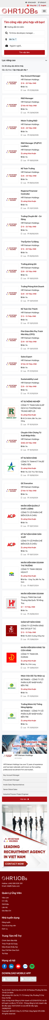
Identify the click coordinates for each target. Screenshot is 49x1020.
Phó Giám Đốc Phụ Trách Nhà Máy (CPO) (32, 332)
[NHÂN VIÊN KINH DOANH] (11, 604)
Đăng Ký (43, 2)
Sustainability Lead (29, 379)
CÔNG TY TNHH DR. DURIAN (29, 655)
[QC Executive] (11, 490)
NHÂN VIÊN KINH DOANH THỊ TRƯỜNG (32, 564)
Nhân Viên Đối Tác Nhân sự (33, 676)
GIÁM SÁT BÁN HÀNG (31, 622)
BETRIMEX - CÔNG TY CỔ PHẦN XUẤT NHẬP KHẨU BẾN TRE (32, 682)
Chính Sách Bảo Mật (9, 940)
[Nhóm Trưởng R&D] (11, 128)
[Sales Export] (11, 364)
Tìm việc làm (24, 52)
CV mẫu (5, 901)
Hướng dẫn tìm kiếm (15, 27)
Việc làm (23, 799)
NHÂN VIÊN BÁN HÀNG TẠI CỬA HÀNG (33, 649)
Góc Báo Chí (6, 911)
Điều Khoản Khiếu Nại (10, 947)
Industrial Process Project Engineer (15, 794)
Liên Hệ (4, 907)
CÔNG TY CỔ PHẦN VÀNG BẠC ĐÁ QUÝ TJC (32, 627)
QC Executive (27, 483)
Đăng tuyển (6, 922)
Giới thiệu (5, 904)
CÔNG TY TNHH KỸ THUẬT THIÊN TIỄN (32, 463)
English (43, 5)
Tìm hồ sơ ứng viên (9, 926)
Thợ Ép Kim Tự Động (30, 242)
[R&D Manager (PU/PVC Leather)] (11, 152)
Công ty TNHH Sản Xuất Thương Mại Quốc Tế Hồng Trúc (32, 600)
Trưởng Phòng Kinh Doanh (32, 286)
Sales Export (26, 357)
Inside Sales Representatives (13, 785)
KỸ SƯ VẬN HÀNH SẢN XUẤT (31, 535)
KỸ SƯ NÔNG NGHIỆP (30, 401)
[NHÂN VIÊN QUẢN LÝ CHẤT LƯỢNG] (11, 516)
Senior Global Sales (10, 789)
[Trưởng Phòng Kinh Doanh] (11, 294)
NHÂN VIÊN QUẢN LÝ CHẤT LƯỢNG (30, 507)
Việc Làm (5, 898)
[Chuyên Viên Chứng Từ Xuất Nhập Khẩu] (11, 441)
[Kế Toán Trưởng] (11, 176)
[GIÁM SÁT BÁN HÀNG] (11, 631)
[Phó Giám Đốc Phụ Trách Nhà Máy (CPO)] (11, 340)
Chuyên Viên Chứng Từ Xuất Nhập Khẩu (31, 434)
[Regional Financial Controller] (11, 199)
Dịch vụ (5, 929)
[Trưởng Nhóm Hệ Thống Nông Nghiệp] (11, 716)
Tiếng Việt (33, 5)
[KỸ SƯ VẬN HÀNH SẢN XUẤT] (11, 544)
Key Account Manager (30, 76)
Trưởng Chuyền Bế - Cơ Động (31, 217)
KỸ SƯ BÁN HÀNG (29, 458)
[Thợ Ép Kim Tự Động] (11, 249)
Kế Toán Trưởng (28, 168)
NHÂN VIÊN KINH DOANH (32, 593)
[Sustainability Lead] (11, 386)
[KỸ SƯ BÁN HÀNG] (11, 467)
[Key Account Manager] (11, 83)
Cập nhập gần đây (20, 70)
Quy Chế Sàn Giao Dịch (10, 950)
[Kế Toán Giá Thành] (11, 316)
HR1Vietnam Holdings (30, 79)
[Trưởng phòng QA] (11, 271)
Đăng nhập (32, 2)
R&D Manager (27, 98)
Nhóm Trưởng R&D (29, 121)
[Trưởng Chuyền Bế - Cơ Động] (11, 225)
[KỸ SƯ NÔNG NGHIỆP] (11, 413)
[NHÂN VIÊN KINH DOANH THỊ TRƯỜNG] (11, 574)
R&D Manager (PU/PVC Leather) (31, 144)
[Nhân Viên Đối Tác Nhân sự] (11, 686)
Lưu (24, 90)
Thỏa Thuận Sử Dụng (9, 944)
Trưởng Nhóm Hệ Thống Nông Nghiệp (31, 705)
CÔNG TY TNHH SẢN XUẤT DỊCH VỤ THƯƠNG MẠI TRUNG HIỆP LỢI (32, 408)
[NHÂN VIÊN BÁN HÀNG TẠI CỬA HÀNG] (11, 657)
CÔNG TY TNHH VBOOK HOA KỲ (31, 570)
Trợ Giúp (5, 953)
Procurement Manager (11, 780)
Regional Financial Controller (29, 192)
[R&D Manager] (11, 105)
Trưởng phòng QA (29, 264)
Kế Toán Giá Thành (29, 309)
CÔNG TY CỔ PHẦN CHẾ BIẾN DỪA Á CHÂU (31, 514)
